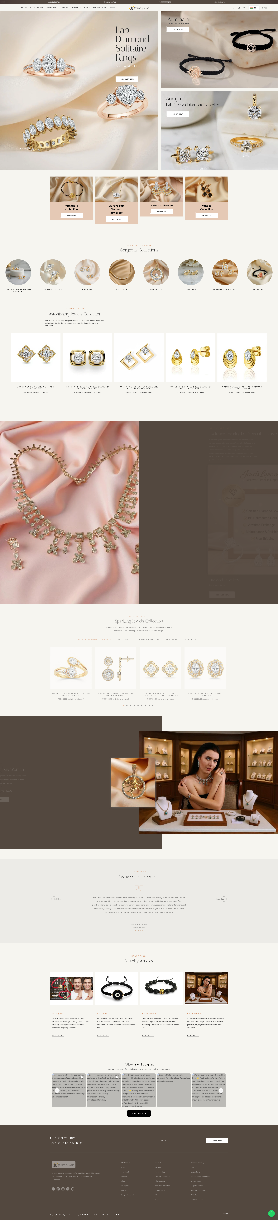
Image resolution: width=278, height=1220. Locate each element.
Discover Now (23, 112)
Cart (123, 1167)
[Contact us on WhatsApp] (271, 1213)
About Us (158, 1163)
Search (124, 1176)
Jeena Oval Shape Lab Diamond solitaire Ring (71, 694)
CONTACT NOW (157, 595)
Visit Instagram (139, 1113)
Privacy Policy (160, 1172)
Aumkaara (225, 290)
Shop (123, 1181)
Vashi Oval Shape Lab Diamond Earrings (205, 694)
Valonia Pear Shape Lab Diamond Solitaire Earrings (139, 388)
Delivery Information (162, 1186)
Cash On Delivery (197, 1163)
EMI (156, 1195)
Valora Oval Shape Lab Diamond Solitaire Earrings (191, 388)
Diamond (194, 1167)
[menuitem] (26, 8)
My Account (126, 1163)
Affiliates (194, 1195)
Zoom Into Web (112, 1215)
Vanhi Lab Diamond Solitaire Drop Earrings (115, 694)
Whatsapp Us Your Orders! (201, 1176)
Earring (18, 290)
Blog (156, 1199)
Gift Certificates (197, 1199)
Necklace (53, 290)
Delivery (158, 1167)
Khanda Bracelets (259, 290)
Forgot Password (127, 1195)
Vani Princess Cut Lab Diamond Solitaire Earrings (87, 388)
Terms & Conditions (162, 1176)
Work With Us (196, 1181)
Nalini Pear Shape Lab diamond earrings (242, 404)
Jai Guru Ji (191, 290)
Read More (58, 1035)
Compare (125, 1186)
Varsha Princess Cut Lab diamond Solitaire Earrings (35, 388)
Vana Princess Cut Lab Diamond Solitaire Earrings (160, 694)
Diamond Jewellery (156, 290)
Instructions (195, 1172)
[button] (244, 8)
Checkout (125, 1172)
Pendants (87, 290)
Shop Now (178, 29)
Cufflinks (122, 290)
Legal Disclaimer (197, 1186)
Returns (124, 1190)
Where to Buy (160, 1181)
